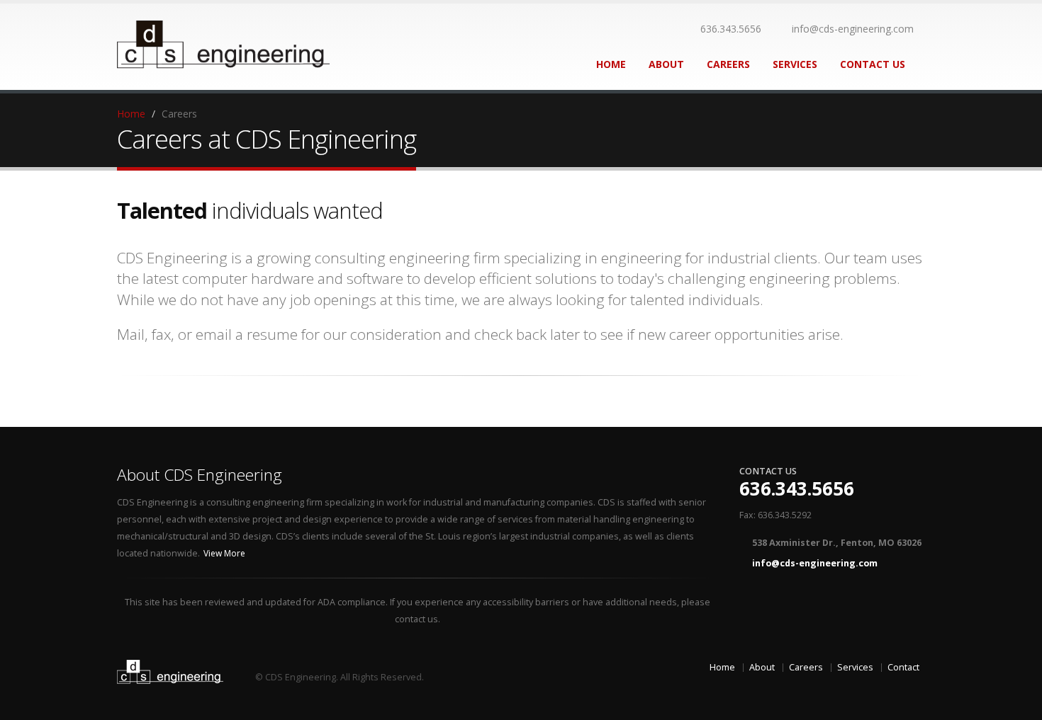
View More (225, 553)
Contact (903, 667)
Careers (728, 64)
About (666, 64)
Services (795, 64)
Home (611, 64)
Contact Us (872, 64)
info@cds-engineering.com (853, 28)
